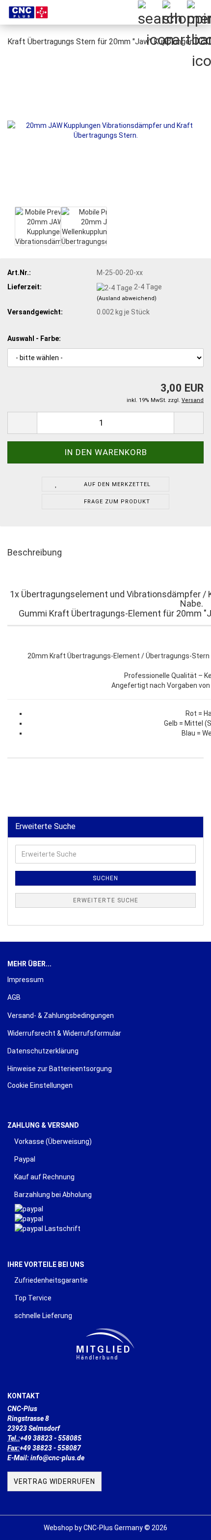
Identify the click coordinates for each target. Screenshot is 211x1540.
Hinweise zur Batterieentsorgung (59, 1069)
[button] (22, 423)
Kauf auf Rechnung (44, 1177)
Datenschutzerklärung (43, 1051)
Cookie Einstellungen (40, 1085)
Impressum (25, 980)
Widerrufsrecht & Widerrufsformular (64, 1033)
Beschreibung (34, 552)
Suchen (105, 878)
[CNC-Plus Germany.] (24, 12)
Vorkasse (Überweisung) (52, 1141)
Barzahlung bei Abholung (52, 1195)
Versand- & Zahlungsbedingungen (60, 1015)
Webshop (58, 1528)
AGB (14, 997)
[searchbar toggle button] (149, 12)
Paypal (24, 1159)
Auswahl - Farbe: (34, 338)
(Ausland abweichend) (127, 298)
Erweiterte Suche (105, 900)
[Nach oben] (184, 1525)
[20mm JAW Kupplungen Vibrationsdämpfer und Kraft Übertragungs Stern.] (105, 130)
